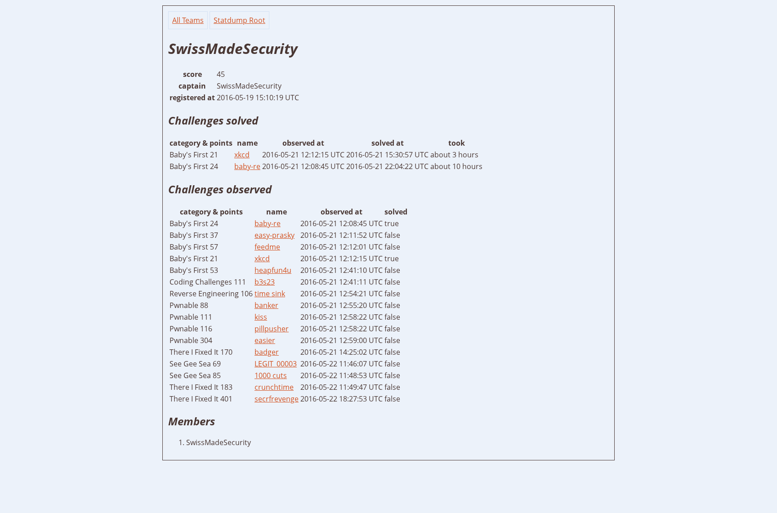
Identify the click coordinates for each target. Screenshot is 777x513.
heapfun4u (273, 270)
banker (266, 305)
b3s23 (265, 282)
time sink (270, 294)
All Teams (188, 20)
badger (267, 352)
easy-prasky (275, 235)
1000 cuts (271, 375)
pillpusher (272, 329)
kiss (261, 317)
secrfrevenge (277, 399)
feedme (267, 247)
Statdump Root (239, 20)
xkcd (242, 155)
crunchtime (274, 387)
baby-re (247, 166)
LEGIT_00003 (276, 364)
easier (265, 340)
